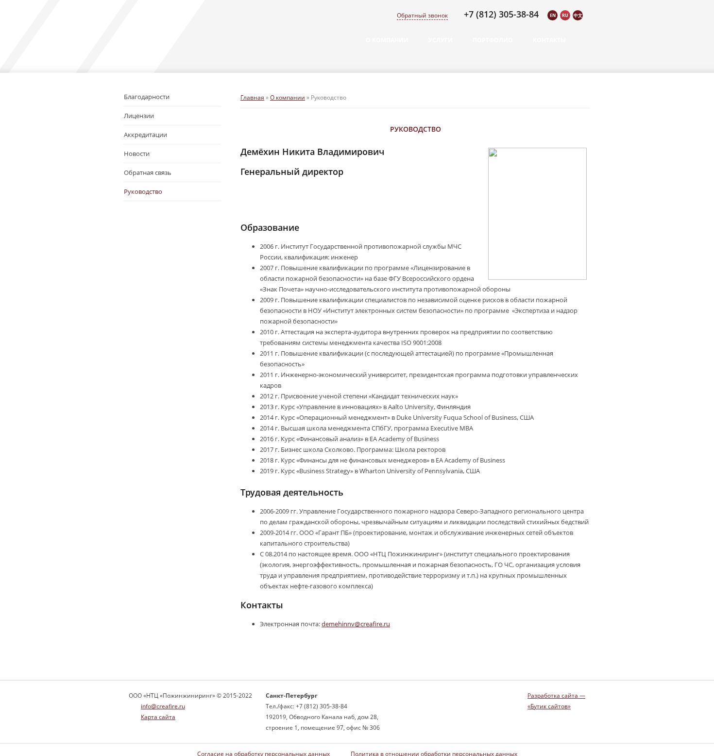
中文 (578, 15)
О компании (387, 40)
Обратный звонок (422, 15)
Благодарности (147, 96)
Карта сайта (158, 717)
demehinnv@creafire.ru (356, 623)
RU (565, 15)
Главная (252, 97)
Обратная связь (147, 172)
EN (553, 15)
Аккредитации (145, 134)
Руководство (143, 191)
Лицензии (139, 115)
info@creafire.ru (163, 706)
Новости (137, 153)
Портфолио (493, 40)
